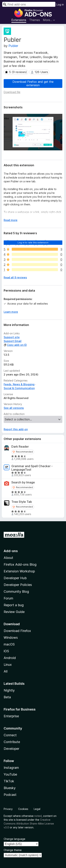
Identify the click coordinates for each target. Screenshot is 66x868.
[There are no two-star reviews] (35, 264)
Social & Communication (19, 388)
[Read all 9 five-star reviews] (35, 249)
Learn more (11, 311)
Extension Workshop (19, 571)
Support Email (12, 341)
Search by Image (23, 482)
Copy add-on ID (17, 344)
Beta (7, 697)
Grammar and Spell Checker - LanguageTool (32, 467)
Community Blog (16, 591)
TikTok (9, 781)
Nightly (9, 690)
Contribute (12, 742)
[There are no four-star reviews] (35, 254)
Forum (8, 598)
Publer (13, 46)
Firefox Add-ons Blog (20, 564)
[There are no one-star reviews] (35, 269)
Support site (12, 337)
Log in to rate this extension (33, 242)
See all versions (14, 407)
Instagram (11, 768)
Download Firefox (17, 631)
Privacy (8, 808)
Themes (34, 20)
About (8, 558)
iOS (6, 651)
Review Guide (14, 612)
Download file (12, 92)
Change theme (13, 850)
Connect (10, 735)
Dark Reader (20, 446)
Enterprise (11, 716)
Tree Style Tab (21, 502)
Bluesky (10, 788)
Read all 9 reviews (15, 277)
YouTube (10, 774)
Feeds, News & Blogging (19, 384)
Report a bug (14, 605)
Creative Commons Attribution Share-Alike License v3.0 (29, 823)
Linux (8, 664)
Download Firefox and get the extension (33, 83)
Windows (11, 637)
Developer (11, 749)
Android (10, 658)
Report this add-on (16, 429)
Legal (37, 808)
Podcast (10, 795)
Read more (10, 220)
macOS (9, 644)
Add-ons (11, 551)
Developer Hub (15, 578)
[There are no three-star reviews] (35, 259)
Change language (14, 838)
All (6, 671)
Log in (60, 4)
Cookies (23, 808)
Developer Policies (18, 585)
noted (38, 815)
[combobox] (28, 4)
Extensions (18, 20)
